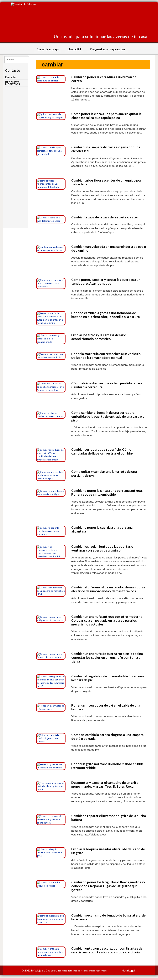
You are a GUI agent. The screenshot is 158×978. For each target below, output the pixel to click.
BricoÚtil (74, 49)
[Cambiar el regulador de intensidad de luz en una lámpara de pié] (51, 681)
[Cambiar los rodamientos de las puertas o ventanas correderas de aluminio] (51, 551)
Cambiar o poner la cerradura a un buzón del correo (104, 79)
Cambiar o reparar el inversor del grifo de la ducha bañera (108, 818)
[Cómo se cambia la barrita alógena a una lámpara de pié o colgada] (51, 738)
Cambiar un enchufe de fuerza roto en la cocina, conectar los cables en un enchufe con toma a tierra (107, 657)
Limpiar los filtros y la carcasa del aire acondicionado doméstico (98, 337)
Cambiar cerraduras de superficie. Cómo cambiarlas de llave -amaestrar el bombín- (102, 451)
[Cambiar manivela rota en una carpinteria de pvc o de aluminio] (51, 248)
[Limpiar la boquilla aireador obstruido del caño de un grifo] (51, 852)
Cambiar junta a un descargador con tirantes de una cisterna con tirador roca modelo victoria (107, 950)
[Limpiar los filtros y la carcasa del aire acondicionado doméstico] (51, 338)
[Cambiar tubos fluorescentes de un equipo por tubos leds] (51, 183)
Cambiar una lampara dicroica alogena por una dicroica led (105, 149)
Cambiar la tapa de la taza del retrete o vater (104, 217)
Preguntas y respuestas (107, 49)
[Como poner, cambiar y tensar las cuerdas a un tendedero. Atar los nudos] (51, 283)
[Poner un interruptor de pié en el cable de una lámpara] (51, 707)
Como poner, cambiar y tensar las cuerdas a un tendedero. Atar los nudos (105, 281)
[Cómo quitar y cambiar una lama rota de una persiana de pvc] (51, 475)
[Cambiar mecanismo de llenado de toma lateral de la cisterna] (51, 918)
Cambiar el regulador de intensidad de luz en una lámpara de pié (107, 678)
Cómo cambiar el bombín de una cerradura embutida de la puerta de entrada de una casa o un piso (108, 416)
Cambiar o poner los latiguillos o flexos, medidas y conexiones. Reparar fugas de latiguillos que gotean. (108, 886)
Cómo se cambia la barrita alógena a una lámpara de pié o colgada (107, 737)
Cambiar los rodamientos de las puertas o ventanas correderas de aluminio (102, 548)
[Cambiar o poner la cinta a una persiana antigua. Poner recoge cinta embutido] (51, 492)
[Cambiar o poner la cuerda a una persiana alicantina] (51, 531)
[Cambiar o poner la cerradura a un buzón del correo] (51, 78)
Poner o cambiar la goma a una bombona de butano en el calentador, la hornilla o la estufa (105, 315)
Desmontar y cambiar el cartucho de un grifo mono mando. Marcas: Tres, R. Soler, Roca (105, 784)
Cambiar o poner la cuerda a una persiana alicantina (102, 529)
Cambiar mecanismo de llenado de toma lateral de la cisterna (108, 917)
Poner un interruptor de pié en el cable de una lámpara (105, 707)
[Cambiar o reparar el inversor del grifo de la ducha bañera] (51, 819)
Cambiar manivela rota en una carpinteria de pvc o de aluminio (108, 248)
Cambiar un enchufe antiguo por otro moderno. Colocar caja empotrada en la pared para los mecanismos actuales (107, 620)
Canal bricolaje (48, 49)
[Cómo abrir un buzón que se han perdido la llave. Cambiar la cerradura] (51, 386)
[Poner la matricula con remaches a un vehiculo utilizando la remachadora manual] (51, 355)
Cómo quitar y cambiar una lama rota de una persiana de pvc (104, 473)
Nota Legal (128, 970)
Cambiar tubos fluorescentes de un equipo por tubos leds (106, 182)
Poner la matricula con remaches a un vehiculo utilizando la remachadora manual (106, 356)
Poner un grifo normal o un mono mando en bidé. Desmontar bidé (108, 766)
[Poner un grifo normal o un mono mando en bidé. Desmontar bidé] (51, 765)
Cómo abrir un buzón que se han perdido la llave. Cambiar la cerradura (107, 385)
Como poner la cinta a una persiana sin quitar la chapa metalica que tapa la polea (106, 116)
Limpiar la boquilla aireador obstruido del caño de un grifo (108, 851)
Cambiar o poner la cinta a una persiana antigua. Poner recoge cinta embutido (107, 492)
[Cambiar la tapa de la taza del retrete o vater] (51, 219)
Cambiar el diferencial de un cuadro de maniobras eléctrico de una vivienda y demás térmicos (108, 589)
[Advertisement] (77, 20)
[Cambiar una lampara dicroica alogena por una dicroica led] (51, 150)
